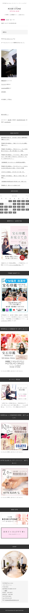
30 (14, 212)
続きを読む (5, 114)
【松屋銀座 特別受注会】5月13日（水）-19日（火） (14, 181)
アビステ (3, 84)
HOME (7, 14)
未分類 (9, 120)
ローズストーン (9, 38)
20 (1, 209)
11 (23, 204)
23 (14, 209)
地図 (6, 590)
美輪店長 (3, 80)
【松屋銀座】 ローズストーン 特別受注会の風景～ (13, 162)
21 (6, 209)
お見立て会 (21, 14)
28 (6, 212)
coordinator (7, 122)
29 (10, 212)
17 (18, 206)
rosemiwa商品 (5, 88)
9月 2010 (14, 196)
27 (1, 212)
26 (27, 209)
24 (18, 209)
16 (14, 206)
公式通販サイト (13, 14)
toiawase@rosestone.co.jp (12, 600)
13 (1, 206)
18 (23, 206)
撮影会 (4, 32)
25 (23, 209)
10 (18, 204)
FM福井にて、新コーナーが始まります (10, 185)
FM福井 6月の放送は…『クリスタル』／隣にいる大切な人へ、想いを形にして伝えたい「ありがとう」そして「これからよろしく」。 (14, 156)
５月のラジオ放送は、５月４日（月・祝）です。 (13, 172)
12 (27, 204)
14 (6, 206)
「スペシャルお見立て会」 (15, 265)
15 (10, 206)
